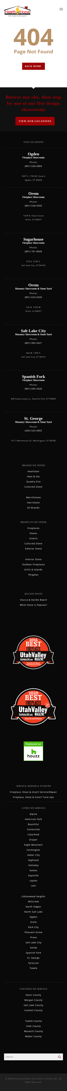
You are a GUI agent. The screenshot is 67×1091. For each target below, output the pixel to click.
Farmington (33, 849)
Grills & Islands (33, 569)
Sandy (33, 947)
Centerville (33, 829)
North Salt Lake (33, 911)
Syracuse (33, 962)
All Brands (33, 507)
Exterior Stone (33, 548)
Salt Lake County (33, 1005)
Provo (33, 937)
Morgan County (33, 1000)
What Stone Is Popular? (33, 604)
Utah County (33, 1026)
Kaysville (33, 875)
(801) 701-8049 (33, 251)
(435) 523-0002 (33, 430)
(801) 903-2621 (33, 342)
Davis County (33, 994)
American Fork (33, 819)
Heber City (33, 855)
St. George (33, 957)
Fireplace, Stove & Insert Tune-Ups (33, 797)
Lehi (33, 885)
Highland (33, 860)
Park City (33, 927)
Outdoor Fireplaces (33, 564)
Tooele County (33, 1020)
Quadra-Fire (33, 481)
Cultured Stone (33, 486)
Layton (33, 880)
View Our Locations (35, 121)
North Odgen (33, 906)
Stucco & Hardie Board (33, 599)
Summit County (33, 1010)
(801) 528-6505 (33, 205)
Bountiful (33, 824)
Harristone (33, 502)
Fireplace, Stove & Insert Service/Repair (33, 792)
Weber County (33, 1036)
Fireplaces (33, 528)
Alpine (33, 814)
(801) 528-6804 (33, 166)
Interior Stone (33, 559)
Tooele (33, 968)
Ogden (33, 916)
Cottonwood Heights (33, 896)
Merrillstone (33, 497)
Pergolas (33, 574)
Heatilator (33, 471)
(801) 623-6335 (33, 297)
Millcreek (33, 901)
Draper (33, 839)
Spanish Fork (33, 952)
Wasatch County (33, 1031)
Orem (33, 922)
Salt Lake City (33, 942)
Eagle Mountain (33, 844)
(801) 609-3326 (33, 388)
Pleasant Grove (33, 932)
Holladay (33, 865)
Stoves (33, 533)
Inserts (33, 538)
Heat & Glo (33, 476)
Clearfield (33, 834)
